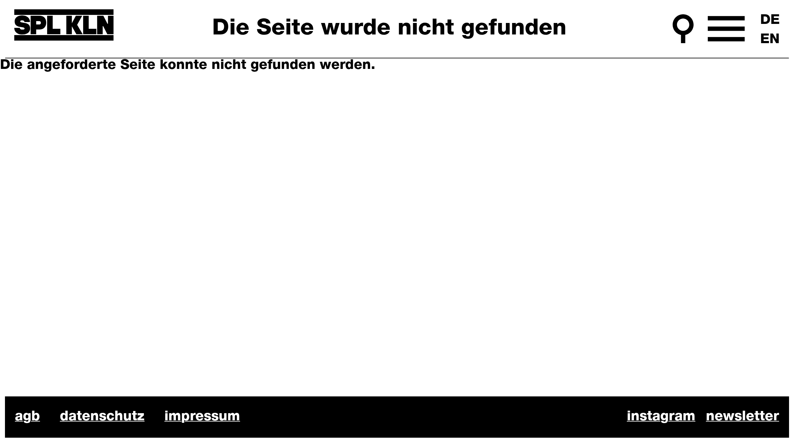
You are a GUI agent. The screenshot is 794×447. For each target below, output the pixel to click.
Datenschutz (102, 417)
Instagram (661, 417)
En (770, 40)
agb (27, 417)
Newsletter (742, 417)
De (770, 20)
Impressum (202, 417)
